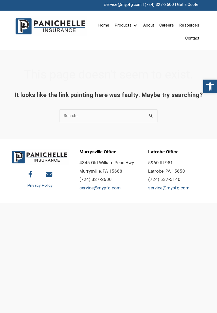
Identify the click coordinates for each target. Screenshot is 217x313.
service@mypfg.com (123, 5)
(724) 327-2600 (159, 5)
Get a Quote (187, 5)
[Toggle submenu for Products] (135, 26)
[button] (210, 86)
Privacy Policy (39, 185)
